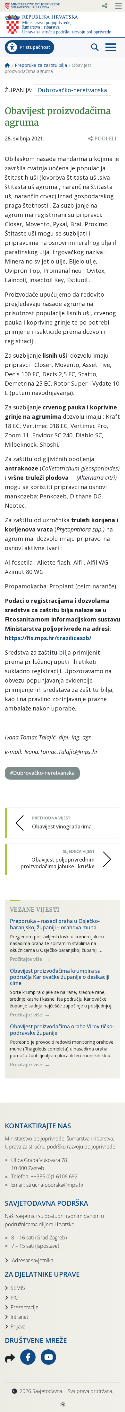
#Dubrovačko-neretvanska (42, 772)
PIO (15, 1297)
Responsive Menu (104, 6)
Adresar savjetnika (32, 1260)
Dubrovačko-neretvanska (72, 90)
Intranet (19, 1316)
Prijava (18, 1326)
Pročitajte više (27, 959)
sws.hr (62, 1403)
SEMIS (18, 1287)
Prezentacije (24, 1307)
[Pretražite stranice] (95, 47)
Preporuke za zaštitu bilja (41, 65)
